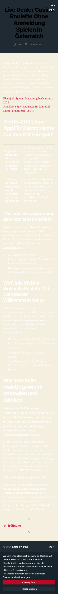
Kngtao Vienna (20, 546)
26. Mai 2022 (36, 44)
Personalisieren (29, 589)
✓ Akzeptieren (29, 582)
